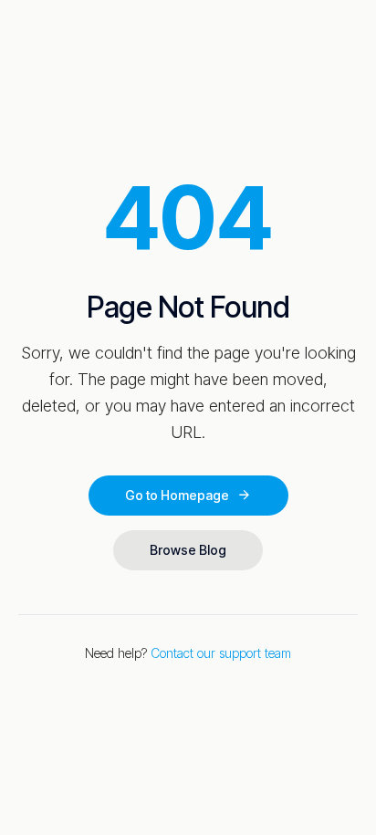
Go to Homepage (177, 495)
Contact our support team (221, 653)
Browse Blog (188, 550)
